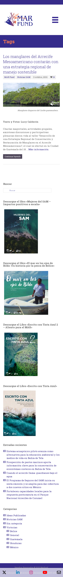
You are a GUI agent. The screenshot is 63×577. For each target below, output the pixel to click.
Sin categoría (14, 523)
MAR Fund (9, 77)
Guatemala (16, 539)
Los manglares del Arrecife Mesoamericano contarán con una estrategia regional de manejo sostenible (30, 64)
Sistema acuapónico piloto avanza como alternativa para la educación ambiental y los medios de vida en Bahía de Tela (33, 455)
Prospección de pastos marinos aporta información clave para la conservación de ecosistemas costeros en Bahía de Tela (31, 465)
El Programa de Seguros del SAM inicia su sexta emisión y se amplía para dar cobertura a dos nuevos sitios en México (33, 484)
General (14, 535)
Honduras (16, 543)
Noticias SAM (23, 77)
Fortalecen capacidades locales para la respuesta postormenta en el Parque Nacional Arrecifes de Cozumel (29, 495)
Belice (13, 531)
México (14, 547)
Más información (38, 149)
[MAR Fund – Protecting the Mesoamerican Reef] (18, 19)
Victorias (12, 527)
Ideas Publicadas (16, 515)
